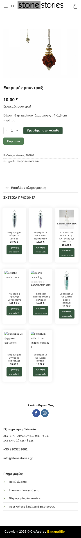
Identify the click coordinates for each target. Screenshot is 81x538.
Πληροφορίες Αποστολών (24, 498)
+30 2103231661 (15, 449)
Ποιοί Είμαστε (18, 481)
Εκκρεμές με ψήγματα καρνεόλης (14, 358)
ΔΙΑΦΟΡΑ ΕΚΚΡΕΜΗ (28, 161)
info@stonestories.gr (18, 458)
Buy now (13, 141)
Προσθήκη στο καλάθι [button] (14, 249)
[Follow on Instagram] (45, 413)
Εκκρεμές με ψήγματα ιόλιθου (14, 235)
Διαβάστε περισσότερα (67, 253)
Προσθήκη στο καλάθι (43, 130)
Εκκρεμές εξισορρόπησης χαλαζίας (41, 297)
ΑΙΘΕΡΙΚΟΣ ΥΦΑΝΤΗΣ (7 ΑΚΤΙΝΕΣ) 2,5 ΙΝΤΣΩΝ (66, 237)
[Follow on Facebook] (36, 413)
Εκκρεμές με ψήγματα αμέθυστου (40, 235)
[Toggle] (7, 188)
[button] (5, 6)
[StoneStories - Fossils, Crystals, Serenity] (41, 5)
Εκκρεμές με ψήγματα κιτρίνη (40, 358)
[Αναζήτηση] (12, 6)
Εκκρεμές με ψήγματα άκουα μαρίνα (66, 298)
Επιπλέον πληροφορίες (28, 187)
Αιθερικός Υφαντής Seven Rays (14, 297)
